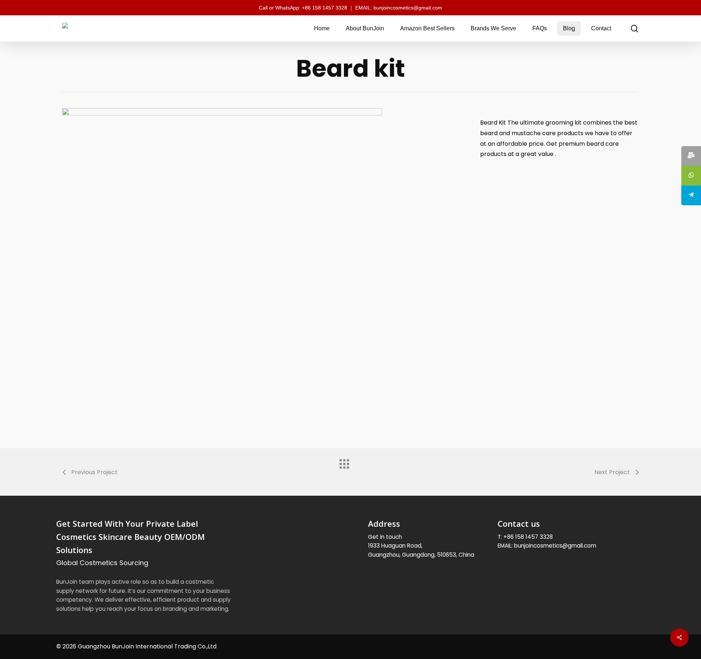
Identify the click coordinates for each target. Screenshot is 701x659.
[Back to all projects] (350, 470)
